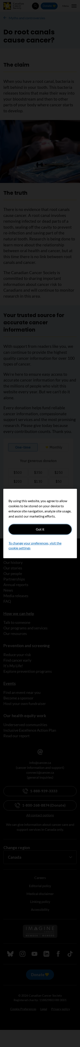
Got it (40, 529)
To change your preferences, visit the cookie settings (35, 545)
